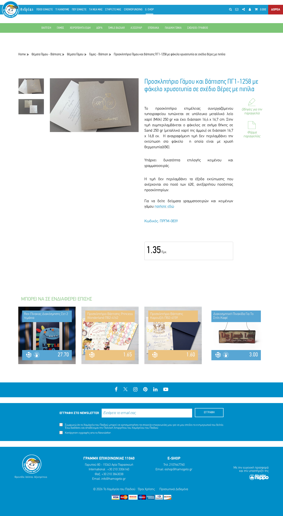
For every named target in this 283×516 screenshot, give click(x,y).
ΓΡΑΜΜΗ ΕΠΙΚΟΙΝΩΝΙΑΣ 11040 (109, 458)
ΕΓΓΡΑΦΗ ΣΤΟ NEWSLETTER (79, 413)
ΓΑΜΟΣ (60, 27)
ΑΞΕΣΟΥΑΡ (136, 27)
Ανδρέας (27, 9)
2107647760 (177, 464)
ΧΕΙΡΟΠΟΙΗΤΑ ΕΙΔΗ (80, 27)
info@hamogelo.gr (113, 479)
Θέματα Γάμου (75, 54)
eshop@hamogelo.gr (178, 469)
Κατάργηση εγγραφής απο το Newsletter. (87, 433)
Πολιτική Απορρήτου (115, 428)
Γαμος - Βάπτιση (98, 54)
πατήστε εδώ (164, 207)
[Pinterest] (145, 389)
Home (22, 54)
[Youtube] (165, 389)
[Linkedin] (155, 389)
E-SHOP (149, 9)
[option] (31, 88)
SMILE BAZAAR (116, 27)
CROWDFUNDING (133, 9)
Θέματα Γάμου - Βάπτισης (46, 54)
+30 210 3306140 (118, 469)
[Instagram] (135, 389)
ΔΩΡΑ (99, 27)
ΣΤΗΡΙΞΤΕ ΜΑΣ (113, 9)
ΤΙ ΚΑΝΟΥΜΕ (62, 9)
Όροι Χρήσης (146, 489)
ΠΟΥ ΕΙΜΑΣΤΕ (79, 9)
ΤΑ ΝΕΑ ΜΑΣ (96, 9)
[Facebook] (116, 389)
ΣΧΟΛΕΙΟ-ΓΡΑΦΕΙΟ (197, 27)
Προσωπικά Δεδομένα (173, 489)
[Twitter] (125, 389)
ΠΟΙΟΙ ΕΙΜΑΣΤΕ (44, 9)
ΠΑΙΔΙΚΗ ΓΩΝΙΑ (173, 27)
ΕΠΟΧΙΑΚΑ (153, 27)
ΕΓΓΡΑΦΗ (209, 412)
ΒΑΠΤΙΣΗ (46, 27)
